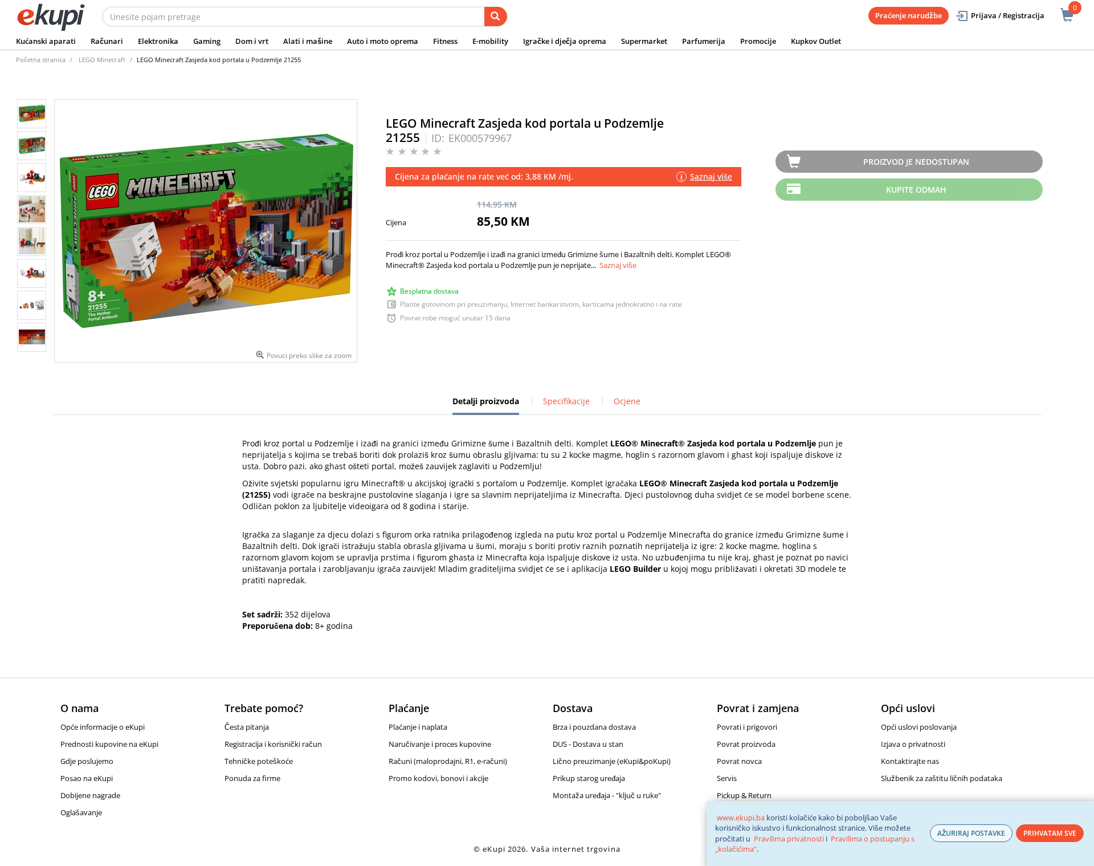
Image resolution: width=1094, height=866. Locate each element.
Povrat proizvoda (746, 744)
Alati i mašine (307, 41)
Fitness (445, 41)
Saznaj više (617, 265)
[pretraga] (495, 16)
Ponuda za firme (252, 778)
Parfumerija (703, 41)
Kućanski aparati (46, 41)
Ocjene (627, 401)
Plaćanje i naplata (418, 727)
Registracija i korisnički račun (273, 744)
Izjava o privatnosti (913, 744)
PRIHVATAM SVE (1049, 833)
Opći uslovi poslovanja (919, 727)
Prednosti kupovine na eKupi (109, 744)
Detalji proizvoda (485, 405)
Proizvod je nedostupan (916, 161)
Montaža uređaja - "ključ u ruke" (607, 795)
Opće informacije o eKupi (102, 727)
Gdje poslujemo (86, 761)
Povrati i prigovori (747, 727)
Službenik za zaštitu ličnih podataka (941, 778)
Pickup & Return (744, 795)
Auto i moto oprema (382, 41)
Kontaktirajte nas (910, 761)
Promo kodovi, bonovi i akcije (438, 778)
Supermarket (644, 41)
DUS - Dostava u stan (588, 744)
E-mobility (490, 41)
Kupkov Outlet (816, 41)
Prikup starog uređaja (589, 778)
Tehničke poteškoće (258, 761)
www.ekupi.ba (741, 817)
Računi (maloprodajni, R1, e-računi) (448, 761)
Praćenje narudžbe (908, 15)
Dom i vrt (251, 41)
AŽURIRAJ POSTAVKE (971, 833)
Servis (727, 778)
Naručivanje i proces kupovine (440, 744)
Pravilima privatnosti (789, 839)
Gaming (207, 41)
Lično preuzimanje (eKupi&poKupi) (612, 761)
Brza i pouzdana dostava (594, 727)
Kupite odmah (916, 189)
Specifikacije (566, 401)
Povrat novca (739, 761)
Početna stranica (41, 59)
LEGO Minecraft (102, 59)
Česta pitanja (246, 727)
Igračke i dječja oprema (564, 41)
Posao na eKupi (86, 778)
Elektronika (158, 41)
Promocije (758, 41)
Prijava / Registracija (1007, 15)
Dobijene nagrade (90, 795)
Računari (107, 41)
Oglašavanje (81, 812)
